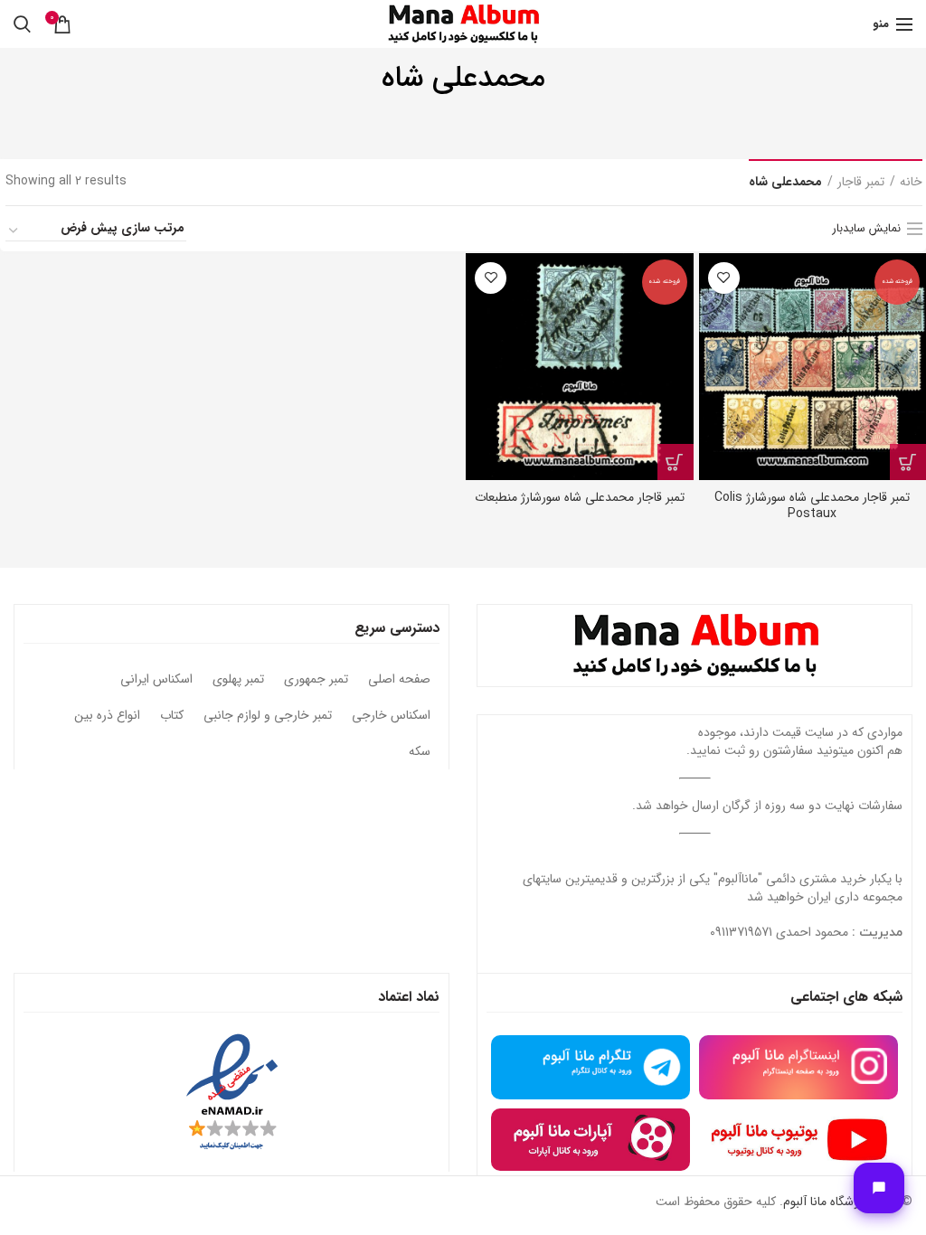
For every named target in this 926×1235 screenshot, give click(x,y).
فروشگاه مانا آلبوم (826, 1201)
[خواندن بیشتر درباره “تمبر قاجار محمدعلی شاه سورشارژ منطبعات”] (675, 462)
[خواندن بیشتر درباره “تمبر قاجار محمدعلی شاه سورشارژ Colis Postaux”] (908, 462)
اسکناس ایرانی (156, 680)
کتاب (172, 716)
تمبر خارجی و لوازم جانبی (267, 716)
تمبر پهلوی (238, 680)
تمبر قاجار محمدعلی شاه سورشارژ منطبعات (580, 497)
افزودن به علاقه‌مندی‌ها (724, 278)
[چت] (879, 1188)
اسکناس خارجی (391, 716)
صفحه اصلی (399, 680)
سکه (419, 752)
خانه (911, 183)
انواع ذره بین (107, 716)
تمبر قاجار (860, 183)
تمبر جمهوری (316, 680)
